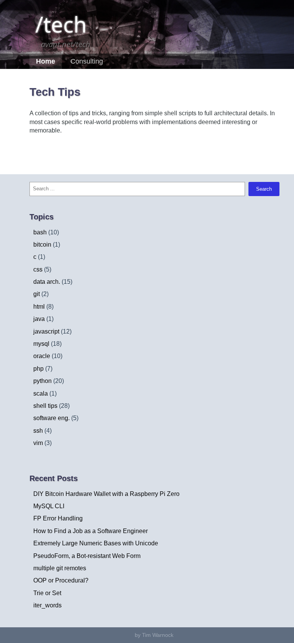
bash (40, 232)
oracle (41, 356)
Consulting (86, 61)
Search (264, 189)
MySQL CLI (48, 506)
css (37, 269)
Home (45, 61)
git (36, 294)
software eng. (51, 418)
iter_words (47, 605)
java (39, 319)
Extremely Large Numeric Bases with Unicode (95, 543)
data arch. (46, 281)
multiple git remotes (59, 568)
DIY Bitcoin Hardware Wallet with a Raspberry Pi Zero (106, 494)
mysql (41, 343)
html (39, 306)
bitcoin (42, 244)
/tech (61, 24)
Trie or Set (47, 593)
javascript (46, 331)
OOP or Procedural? (60, 580)
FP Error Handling (58, 518)
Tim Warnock (157, 635)
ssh (38, 430)
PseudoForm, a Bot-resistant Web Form (86, 556)
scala (40, 393)
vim (38, 443)
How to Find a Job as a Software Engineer (90, 531)
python (42, 381)
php (38, 368)
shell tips (45, 405)
